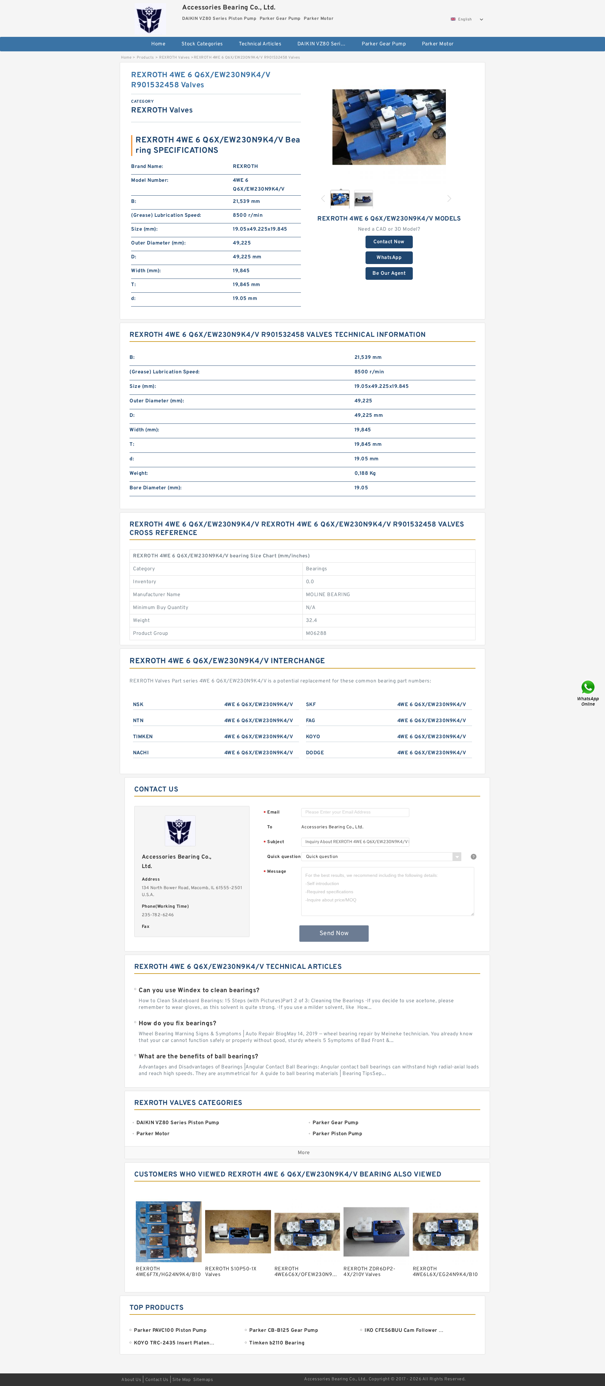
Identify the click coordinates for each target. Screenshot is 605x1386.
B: (133, 201)
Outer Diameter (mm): (158, 243)
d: (133, 299)
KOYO (313, 737)
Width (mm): (146, 271)
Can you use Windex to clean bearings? (199, 990)
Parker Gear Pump (384, 44)
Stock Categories (202, 44)
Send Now (334, 933)
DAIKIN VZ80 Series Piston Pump (325, 44)
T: (133, 285)
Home (158, 44)
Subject (274, 842)
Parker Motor (438, 44)
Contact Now (389, 242)
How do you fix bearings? (177, 1024)
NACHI (141, 753)
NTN (138, 721)
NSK (138, 705)
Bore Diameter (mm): (156, 488)
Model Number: (150, 180)
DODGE (315, 753)
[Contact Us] (589, 693)
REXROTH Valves (174, 57)
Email (271, 813)
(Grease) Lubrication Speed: (166, 215)
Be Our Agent (389, 273)
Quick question (284, 857)
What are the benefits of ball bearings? (198, 1057)
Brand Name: (147, 167)
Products (145, 57)
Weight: (139, 473)
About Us (131, 1380)
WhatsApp (389, 258)
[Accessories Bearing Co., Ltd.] (150, 17)
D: (133, 257)
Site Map (181, 1380)
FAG (310, 721)
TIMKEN (143, 737)
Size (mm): (144, 229)
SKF (311, 705)
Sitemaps (203, 1380)
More (304, 1153)
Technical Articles (260, 44)
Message (274, 872)
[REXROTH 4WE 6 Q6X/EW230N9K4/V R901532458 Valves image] (389, 127)
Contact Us (157, 1380)
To (269, 827)
